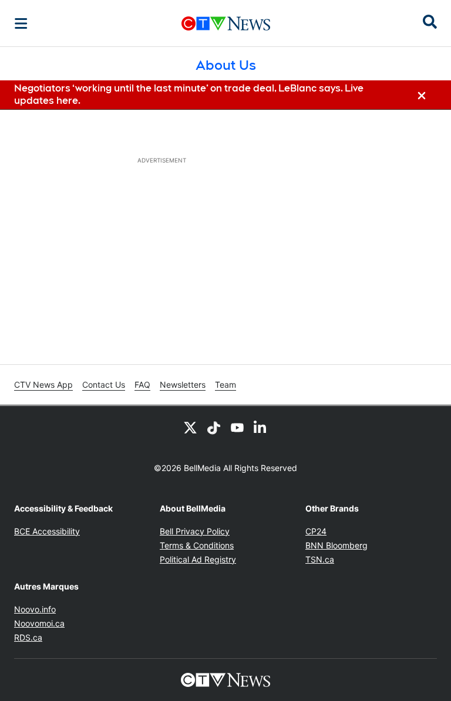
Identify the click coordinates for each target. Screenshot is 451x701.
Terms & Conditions (197, 545)
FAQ (142, 385)
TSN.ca (319, 559)
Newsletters (183, 385)
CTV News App (43, 385)
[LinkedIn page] (261, 427)
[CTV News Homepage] (225, 23)
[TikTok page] (214, 427)
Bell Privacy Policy (195, 531)
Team (225, 385)
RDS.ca (28, 637)
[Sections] (21, 23)
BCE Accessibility (47, 531)
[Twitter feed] (190, 427)
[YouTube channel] (237, 427)
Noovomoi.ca (39, 623)
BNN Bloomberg (336, 545)
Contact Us (103, 385)
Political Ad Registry (198, 559)
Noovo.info (35, 609)
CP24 (316, 531)
